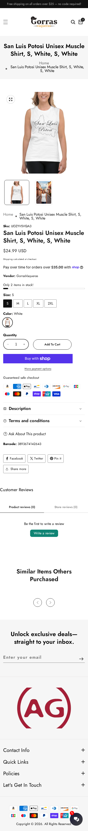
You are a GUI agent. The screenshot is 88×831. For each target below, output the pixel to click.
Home (44, 63)
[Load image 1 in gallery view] (16, 192)
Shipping (8, 259)
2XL (50, 303)
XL (38, 303)
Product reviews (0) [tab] (22, 507)
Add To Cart (52, 344)
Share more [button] (18, 469)
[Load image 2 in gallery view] (43, 192)
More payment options (38, 369)
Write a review (44, 533)
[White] (7, 322)
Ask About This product (27, 434)
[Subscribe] (81, 659)
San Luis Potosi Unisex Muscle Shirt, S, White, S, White (47, 69)
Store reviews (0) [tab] (66, 507)
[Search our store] (73, 22)
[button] (37, 602)
